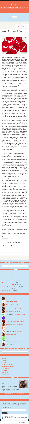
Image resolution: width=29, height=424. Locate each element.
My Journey (4, 370)
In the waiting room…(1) (7, 284)
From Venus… (5, 288)
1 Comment (15, 253)
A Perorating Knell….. (7, 290)
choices (4, 362)
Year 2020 (13, 334)
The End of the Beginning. (8, 286)
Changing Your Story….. (16, 308)
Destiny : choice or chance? (8, 366)
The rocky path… (6, 274)
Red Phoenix (5, 372)
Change (4, 360)
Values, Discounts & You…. (13, 31)
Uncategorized (5, 374)
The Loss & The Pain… (16, 304)
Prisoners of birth (15, 298)
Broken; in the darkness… (8, 276)
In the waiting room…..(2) (8, 280)
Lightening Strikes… (6, 273)
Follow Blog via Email (14, 400)
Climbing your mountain (7, 364)
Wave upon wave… (6, 282)
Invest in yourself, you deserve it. (14, 393)
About (12, 344)
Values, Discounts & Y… (20, 314)
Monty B (8, 301)
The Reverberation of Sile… (17, 324)
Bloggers (4, 358)
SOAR (19, 331)
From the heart (5, 368)
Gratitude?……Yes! (6, 278)
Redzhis (14, 5)
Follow (4, 413)
